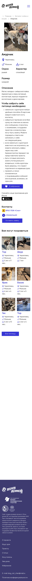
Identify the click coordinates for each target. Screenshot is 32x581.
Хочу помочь (7, 557)
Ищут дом (6, 544)
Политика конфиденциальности (14, 578)
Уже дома (6, 561)
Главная (8, 16)
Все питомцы (10, 334)
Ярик (5, 283)
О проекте (6, 540)
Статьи (5, 553)
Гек (4, 313)
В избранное (14, 186)
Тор (4, 252)
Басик (20, 283)
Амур (20, 252)
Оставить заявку (12, 220)
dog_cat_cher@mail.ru (16, 573)
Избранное (6, 566)
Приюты (5, 549)
